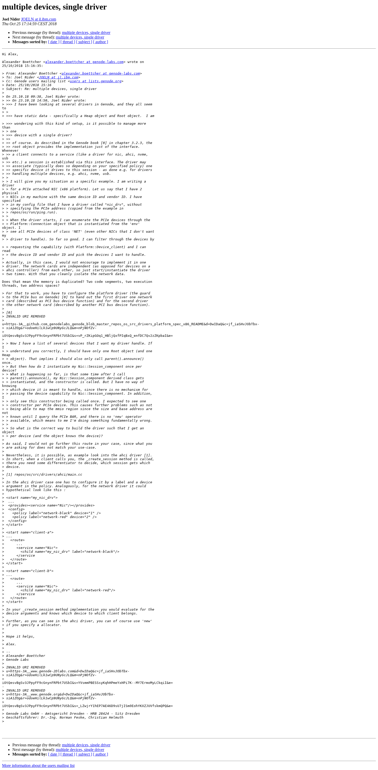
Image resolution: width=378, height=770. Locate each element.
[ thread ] (67, 42)
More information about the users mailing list (38, 765)
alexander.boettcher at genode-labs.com (84, 62)
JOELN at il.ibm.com (38, 19)
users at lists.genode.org (95, 81)
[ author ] (100, 42)
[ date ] (53, 42)
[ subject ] (84, 42)
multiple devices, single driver (86, 32)
